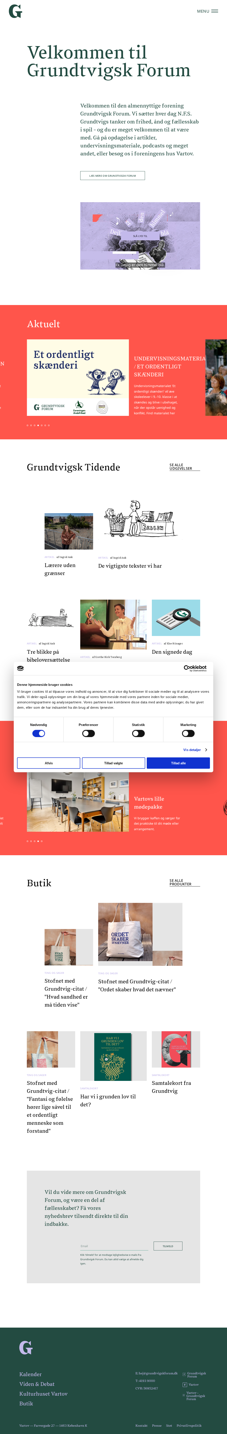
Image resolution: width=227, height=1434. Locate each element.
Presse (157, 1425)
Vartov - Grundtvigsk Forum (195, 1396)
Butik (26, 1404)
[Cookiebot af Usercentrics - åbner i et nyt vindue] (190, 668)
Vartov (194, 1384)
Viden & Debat (37, 1384)
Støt (169, 1425)
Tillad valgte (113, 763)
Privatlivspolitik (189, 1425)
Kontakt (141, 1425)
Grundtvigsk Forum (196, 1375)
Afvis (49, 763)
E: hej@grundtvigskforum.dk (156, 1373)
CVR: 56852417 (146, 1388)
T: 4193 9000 (145, 1381)
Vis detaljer (192, 749)
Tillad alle (178, 763)
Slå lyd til (140, 236)
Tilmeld (168, 1246)
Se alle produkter (180, 882)
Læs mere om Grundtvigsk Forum (112, 175)
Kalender (30, 1374)
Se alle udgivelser (181, 467)
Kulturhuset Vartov (43, 1394)
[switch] (88, 733)
